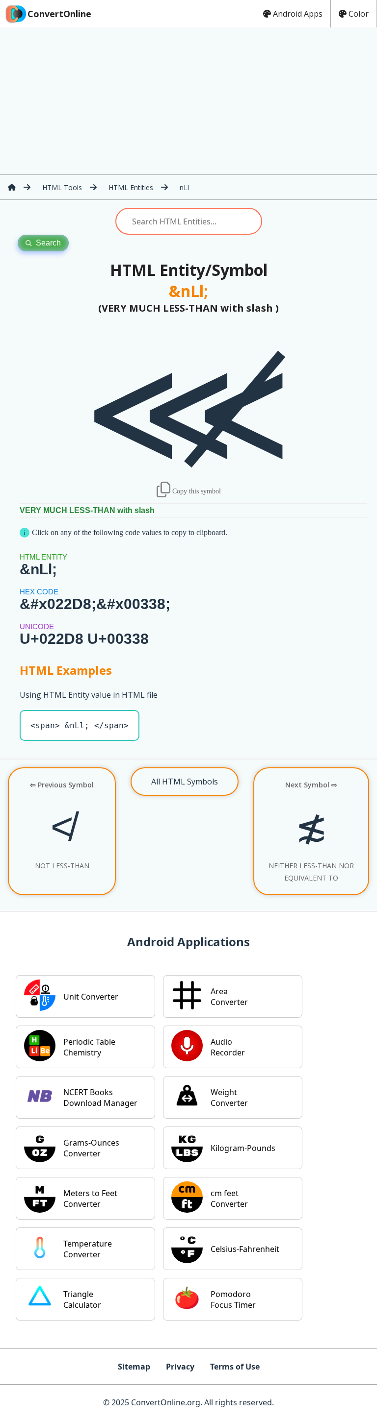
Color (359, 13)
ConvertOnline (59, 14)
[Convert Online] (12, 187)
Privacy (180, 1366)
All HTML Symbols (184, 781)
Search (48, 243)
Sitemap (134, 1366)
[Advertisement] (188, 101)
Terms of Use (235, 1366)
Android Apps (298, 13)
